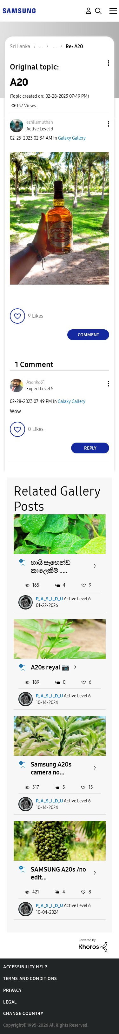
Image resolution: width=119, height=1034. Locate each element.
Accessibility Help (25, 967)
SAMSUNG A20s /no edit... (58, 873)
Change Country (23, 1013)
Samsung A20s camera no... (51, 768)
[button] (98, 124)
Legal (10, 1002)
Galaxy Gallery (72, 138)
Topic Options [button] (97, 63)
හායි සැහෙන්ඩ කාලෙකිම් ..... (50, 566)
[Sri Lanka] (19, 10)
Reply (90, 448)
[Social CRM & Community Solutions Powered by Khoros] (93, 945)
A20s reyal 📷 (50, 667)
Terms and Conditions (30, 978)
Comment (88, 335)
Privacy (12, 990)
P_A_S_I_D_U (49, 599)
